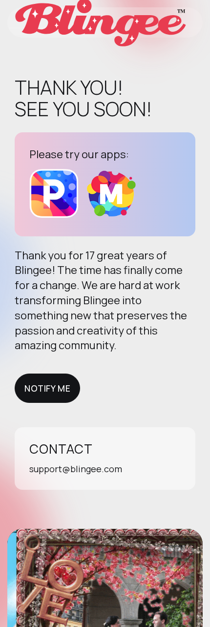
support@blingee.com (75, 469)
